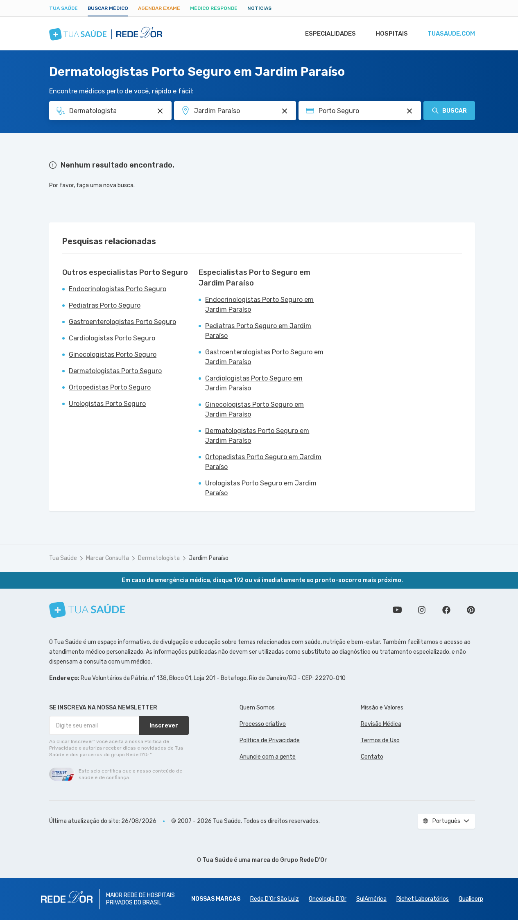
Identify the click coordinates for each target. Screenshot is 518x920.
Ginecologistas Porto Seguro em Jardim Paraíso (254, 409)
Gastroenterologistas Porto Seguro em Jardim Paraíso (264, 357)
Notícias (259, 8)
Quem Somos (257, 707)
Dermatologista (159, 558)
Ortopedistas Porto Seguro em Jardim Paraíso (263, 462)
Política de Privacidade (270, 740)
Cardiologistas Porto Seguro (112, 338)
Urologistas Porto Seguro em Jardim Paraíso (261, 488)
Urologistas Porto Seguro (107, 404)
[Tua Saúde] (87, 610)
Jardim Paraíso (208, 558)
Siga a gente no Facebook (446, 610)
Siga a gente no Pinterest (471, 610)
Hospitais (391, 33)
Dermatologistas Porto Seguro (115, 371)
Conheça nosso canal (397, 610)
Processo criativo (263, 724)
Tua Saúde (63, 8)
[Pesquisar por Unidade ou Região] (285, 111)
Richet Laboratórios (422, 898)
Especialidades (330, 33)
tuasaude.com (451, 33)
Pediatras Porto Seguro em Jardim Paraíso (258, 331)
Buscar (454, 110)
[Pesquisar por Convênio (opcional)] (409, 111)
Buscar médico (108, 8)
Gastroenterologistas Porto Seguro (122, 322)
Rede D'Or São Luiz (274, 898)
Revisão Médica (381, 724)
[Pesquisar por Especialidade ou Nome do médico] (160, 111)
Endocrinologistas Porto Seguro (117, 289)
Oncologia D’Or (327, 898)
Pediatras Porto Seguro (104, 305)
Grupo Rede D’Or (303, 860)
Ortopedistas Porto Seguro (110, 387)
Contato (372, 756)
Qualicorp (471, 898)
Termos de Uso (380, 740)
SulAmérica (371, 898)
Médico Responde (214, 8)
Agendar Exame (159, 8)
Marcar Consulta (107, 558)
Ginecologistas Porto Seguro (112, 354)
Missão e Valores (382, 707)
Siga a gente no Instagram (422, 610)
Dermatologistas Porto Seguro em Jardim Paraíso (257, 435)
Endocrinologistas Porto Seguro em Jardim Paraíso (259, 304)
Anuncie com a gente (268, 756)
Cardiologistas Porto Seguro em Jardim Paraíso (254, 383)
